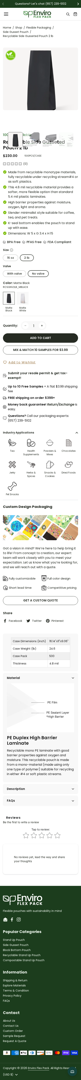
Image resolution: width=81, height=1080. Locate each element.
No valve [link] (38, 274)
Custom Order (13, 1031)
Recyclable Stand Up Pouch (21, 955)
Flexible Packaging (38, 28)
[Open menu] (6, 14)
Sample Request (14, 1036)
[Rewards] (72, 1071)
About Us (9, 1021)
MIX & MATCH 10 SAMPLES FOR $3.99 (40, 350)
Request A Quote (14, 1041)
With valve (14, 274)
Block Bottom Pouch (17, 950)
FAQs (6, 1001)
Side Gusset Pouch (16, 32)
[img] (12, 163)
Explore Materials (14, 985)
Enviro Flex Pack (38, 1068)
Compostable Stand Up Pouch (23, 960)
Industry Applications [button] (18, 433)
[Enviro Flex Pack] (37, 14)
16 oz (10, 258)
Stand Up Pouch (14, 940)
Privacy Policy (12, 996)
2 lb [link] (26, 258)
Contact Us (10, 1026)
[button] (75, 14)
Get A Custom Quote (40, 600)
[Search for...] (67, 14)
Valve (7, 266)
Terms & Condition (16, 991)
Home (7, 28)
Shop (18, 28)
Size (40, 250)
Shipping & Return (15, 980)
